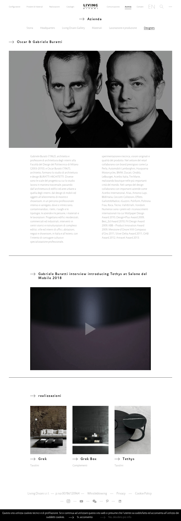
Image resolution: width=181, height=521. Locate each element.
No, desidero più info (119, 517)
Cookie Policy (143, 493)
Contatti (140, 6)
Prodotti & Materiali (35, 6)
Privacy (120, 493)
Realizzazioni (54, 6)
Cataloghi (70, 6)
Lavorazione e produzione (123, 28)
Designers (149, 28)
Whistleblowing (97, 493)
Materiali (97, 28)
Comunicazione (113, 6)
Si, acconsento (85, 517)
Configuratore (14, 6)
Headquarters (47, 28)
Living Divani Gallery (73, 28)
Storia (30, 28)
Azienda (128, 6)
